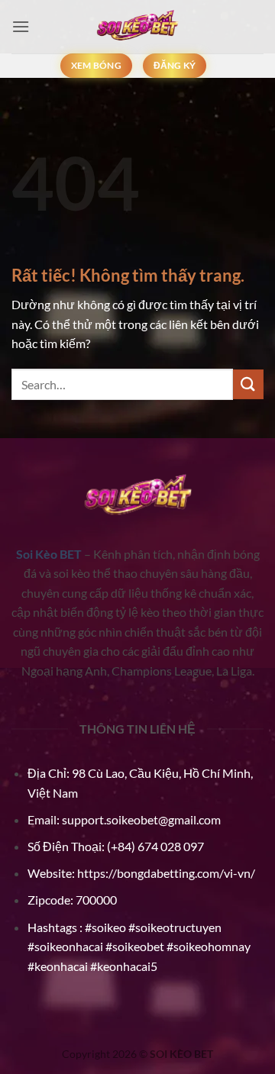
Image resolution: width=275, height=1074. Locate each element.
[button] (20, 26)
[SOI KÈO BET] (137, 26)
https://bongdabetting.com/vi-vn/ (166, 873)
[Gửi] (248, 384)
